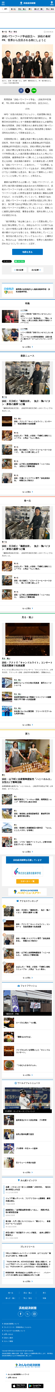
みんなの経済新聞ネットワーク (27, 1365)
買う (30, 9)
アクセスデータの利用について (14, 1331)
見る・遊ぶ (22, 9)
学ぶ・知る (50, 9)
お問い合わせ (8, 1334)
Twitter (27, 1314)
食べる (13, 9)
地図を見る (27, 252)
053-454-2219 (17, 103)
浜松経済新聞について (11, 1324)
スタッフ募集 (8, 1341)
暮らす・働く (39, 9)
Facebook (20, 1314)
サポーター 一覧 (28, 881)
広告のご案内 (8, 1338)
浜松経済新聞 (27, 3)
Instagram (34, 1314)
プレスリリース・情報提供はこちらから (17, 1327)
